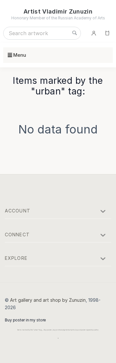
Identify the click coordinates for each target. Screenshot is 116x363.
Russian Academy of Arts (81, 17)
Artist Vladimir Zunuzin (58, 11)
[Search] (74, 33)
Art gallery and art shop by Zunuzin (48, 300)
